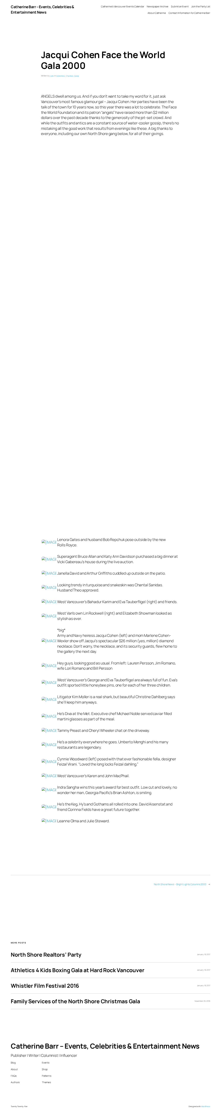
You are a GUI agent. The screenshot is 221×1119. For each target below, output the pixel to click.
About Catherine (157, 12)
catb (52, 76)
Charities (69, 76)
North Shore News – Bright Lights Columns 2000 (180, 884)
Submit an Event (180, 6)
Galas (76, 76)
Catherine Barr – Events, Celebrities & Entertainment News (42, 9)
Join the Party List (200, 6)
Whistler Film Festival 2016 (45, 985)
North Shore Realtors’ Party (46, 954)
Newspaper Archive (157, 6)
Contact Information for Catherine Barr (189, 12)
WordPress (205, 1106)
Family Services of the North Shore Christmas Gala (75, 1001)
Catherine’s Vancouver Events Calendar (122, 6)
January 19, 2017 (203, 954)
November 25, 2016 (202, 1001)
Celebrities (60, 76)
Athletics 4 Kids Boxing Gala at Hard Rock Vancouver (77, 970)
